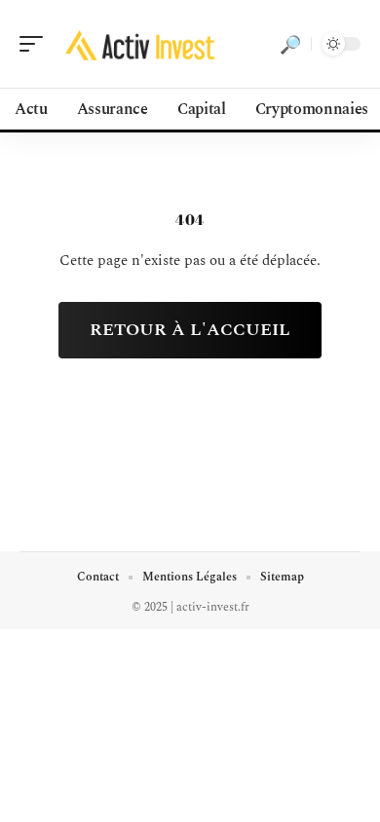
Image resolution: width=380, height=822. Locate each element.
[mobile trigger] (36, 44)
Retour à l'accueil (190, 330)
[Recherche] (290, 43)
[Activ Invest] (140, 44)
